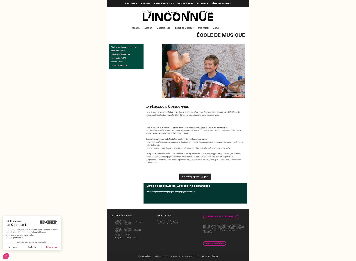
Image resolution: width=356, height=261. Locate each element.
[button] (224, 28)
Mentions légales (210, 257)
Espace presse (161, 257)
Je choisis (32, 247)
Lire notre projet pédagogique (195, 177)
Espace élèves (144, 257)
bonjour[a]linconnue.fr (127, 238)
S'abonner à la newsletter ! (221, 217)
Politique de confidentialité (184, 257)
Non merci (12, 247)
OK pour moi (51, 247)
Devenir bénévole (214, 243)
